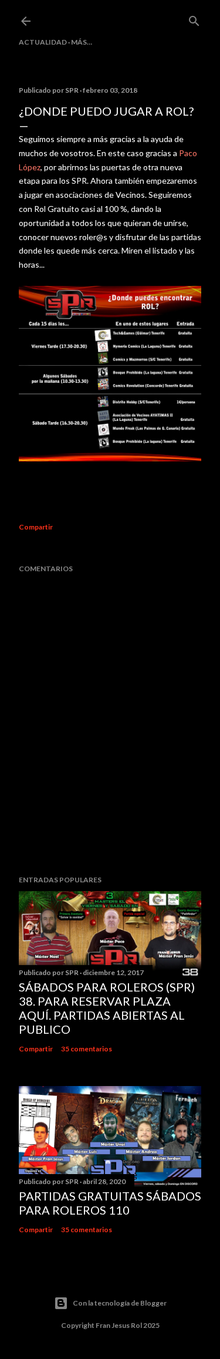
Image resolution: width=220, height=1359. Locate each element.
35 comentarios (86, 1048)
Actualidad (43, 42)
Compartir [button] (36, 526)
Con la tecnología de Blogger (120, 1303)
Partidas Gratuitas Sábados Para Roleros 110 (110, 1203)
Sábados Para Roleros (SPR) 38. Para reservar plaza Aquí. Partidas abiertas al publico (107, 1008)
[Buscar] (194, 18)
